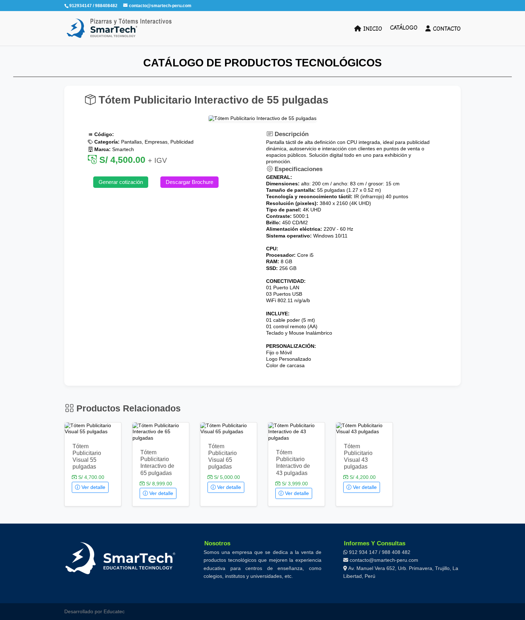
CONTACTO (446, 28)
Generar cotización (121, 182)
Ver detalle (92, 487)
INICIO (371, 28)
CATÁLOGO (404, 28)
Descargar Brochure (189, 182)
